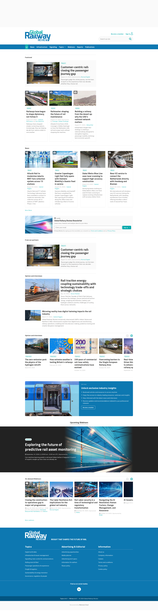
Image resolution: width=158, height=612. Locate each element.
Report (63, 63)
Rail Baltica (36, 511)
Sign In (128, 34)
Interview (28, 356)
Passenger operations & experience (37, 566)
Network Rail (29, 511)
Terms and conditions (105, 562)
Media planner (66, 555)
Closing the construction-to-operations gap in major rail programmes (36, 502)
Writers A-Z (73, 598)
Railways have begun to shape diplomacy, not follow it (35, 114)
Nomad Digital (85, 77)
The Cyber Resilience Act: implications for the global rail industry (61, 502)
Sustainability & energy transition (36, 573)
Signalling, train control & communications (39, 559)
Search (130, 38)
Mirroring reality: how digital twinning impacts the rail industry (66, 313)
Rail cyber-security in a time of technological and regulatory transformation (86, 503)
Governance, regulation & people (36, 576)
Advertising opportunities (70, 552)
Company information (105, 555)
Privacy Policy (112, 231)
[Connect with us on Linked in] (79, 589)
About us (101, 552)
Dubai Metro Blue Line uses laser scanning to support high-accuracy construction (92, 177)
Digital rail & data (31, 552)
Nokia (78, 512)
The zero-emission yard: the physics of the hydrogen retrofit (36, 362)
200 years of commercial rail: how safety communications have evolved (85, 363)
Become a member (117, 34)
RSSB (100, 515)
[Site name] (38, 40)
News (29, 170)
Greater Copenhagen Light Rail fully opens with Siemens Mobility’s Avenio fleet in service (65, 179)
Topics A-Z (63, 598)
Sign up (126, 228)
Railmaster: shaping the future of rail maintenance (60, 114)
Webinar (28, 439)
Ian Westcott (40, 121)
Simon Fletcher (75, 294)
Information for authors (69, 562)
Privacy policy (103, 566)
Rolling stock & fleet (31, 562)
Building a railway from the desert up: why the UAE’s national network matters (83, 117)
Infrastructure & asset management (37, 555)
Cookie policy (102, 569)
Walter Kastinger (63, 121)
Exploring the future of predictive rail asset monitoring (50, 447)
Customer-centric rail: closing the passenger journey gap (75, 70)
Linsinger (55, 121)
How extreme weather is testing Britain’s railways (61, 361)
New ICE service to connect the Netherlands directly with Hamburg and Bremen (119, 179)
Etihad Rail (90, 125)
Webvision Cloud (83, 605)
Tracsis (70, 454)
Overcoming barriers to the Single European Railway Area (109, 362)
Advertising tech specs (69, 559)
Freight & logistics (31, 569)
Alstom (45, 511)
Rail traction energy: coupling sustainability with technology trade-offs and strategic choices (78, 285)
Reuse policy (66, 566)
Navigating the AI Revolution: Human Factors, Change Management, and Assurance (107, 505)
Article (29, 108)
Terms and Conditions (97, 231)
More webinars (29, 520)
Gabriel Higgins (58, 317)
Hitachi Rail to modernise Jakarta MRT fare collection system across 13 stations (36, 179)
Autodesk (43, 510)
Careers (100, 559)
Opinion (77, 356)
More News (28, 210)
